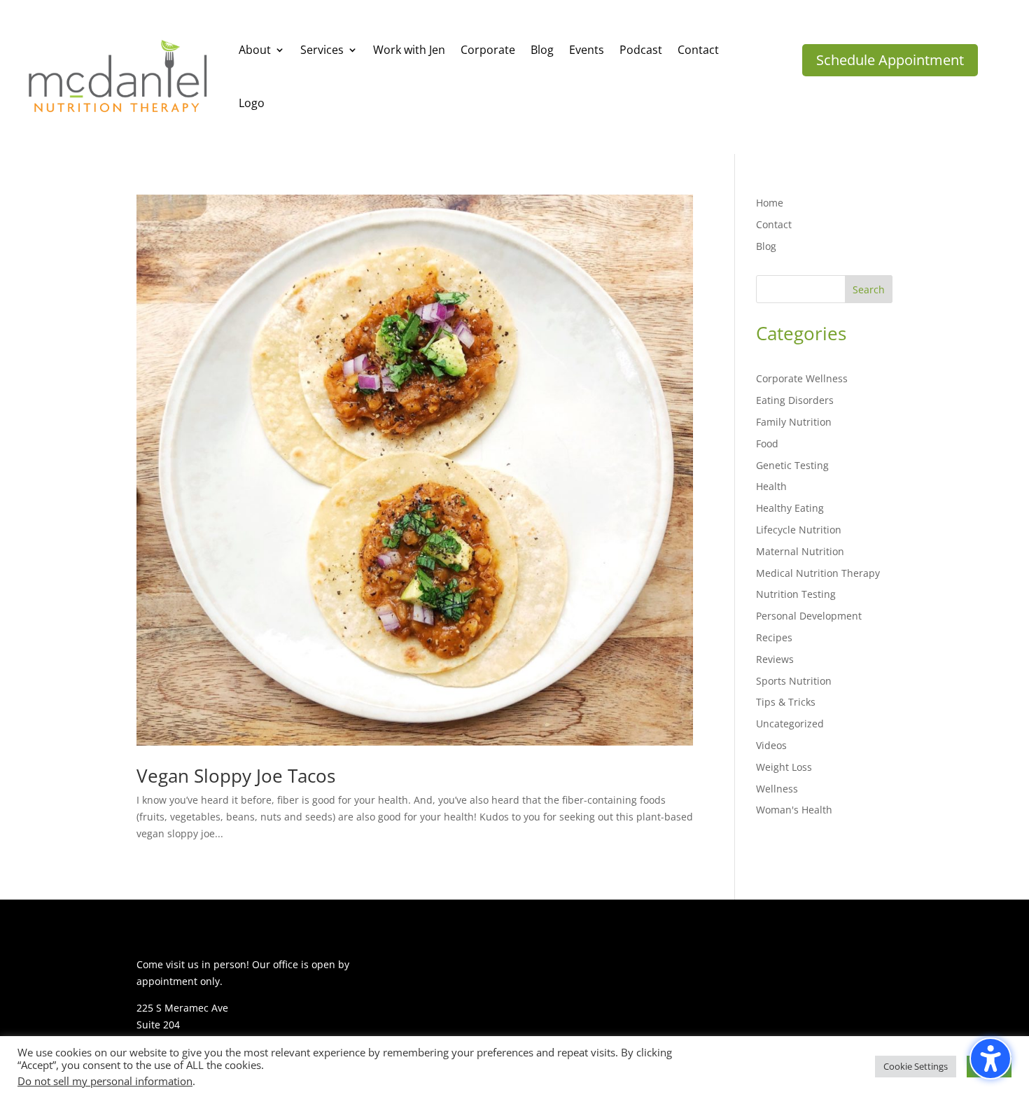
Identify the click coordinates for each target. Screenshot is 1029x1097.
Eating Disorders (795, 400)
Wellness (777, 788)
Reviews (775, 659)
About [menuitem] (255, 49)
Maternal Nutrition (800, 551)
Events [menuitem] (586, 49)
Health (771, 486)
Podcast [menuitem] (641, 49)
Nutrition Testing (796, 594)
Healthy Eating (790, 508)
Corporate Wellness (802, 378)
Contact (774, 224)
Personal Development (809, 615)
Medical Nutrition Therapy (818, 573)
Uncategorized (790, 723)
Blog (766, 246)
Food (767, 443)
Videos (771, 745)
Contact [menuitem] (698, 49)
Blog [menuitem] (542, 49)
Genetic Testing (792, 465)
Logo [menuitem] (252, 103)
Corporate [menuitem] (488, 49)
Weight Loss (784, 767)
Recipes (774, 637)
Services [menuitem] (322, 49)
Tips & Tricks (786, 701)
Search (869, 289)
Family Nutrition (794, 421)
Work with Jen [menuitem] (409, 49)
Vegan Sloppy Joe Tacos (235, 775)
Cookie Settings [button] (915, 1066)
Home (769, 202)
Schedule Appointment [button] (890, 59)
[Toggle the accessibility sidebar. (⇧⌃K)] (990, 1058)
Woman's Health (794, 809)
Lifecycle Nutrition (798, 529)
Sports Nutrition (794, 680)
